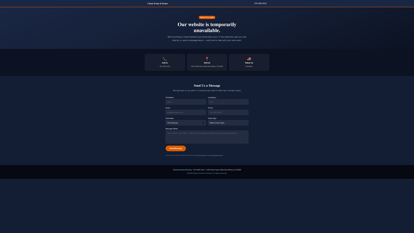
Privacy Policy (202, 155)
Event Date (170, 118)
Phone (211, 108)
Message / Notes (172, 129)
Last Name (212, 97)
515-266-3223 (260, 3)
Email (168, 108)
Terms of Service (214, 155)
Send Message (175, 148)
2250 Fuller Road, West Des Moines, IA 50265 (223, 170)
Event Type (212, 118)
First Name (170, 97)
